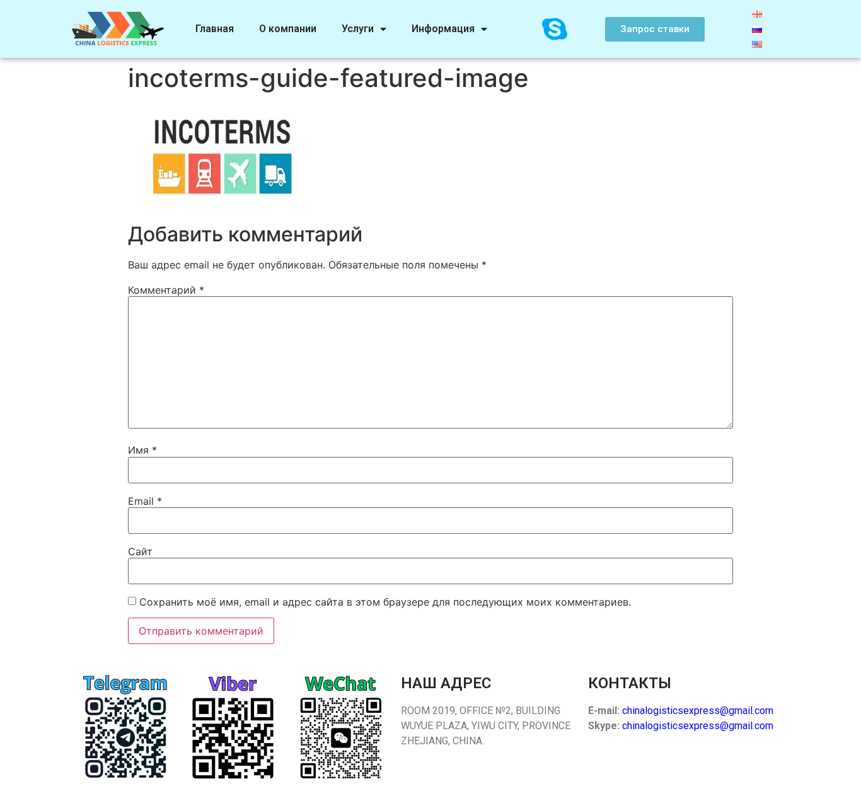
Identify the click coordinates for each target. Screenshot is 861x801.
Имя (142, 450)
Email (145, 501)
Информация (443, 29)
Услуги (358, 29)
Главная (214, 29)
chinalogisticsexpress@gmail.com (697, 711)
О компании (287, 29)
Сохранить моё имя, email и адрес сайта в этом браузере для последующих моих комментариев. (385, 602)
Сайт (140, 551)
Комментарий (166, 290)
